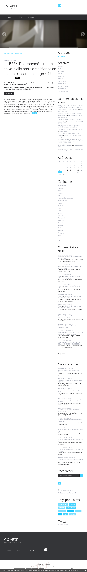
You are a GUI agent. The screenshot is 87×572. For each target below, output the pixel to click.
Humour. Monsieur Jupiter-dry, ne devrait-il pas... (70, 400)
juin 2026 (61, 71)
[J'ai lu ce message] (85, 570)
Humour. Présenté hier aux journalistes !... (70, 440)
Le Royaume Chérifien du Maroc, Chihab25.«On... (70, 142)
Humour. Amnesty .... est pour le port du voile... (70, 391)
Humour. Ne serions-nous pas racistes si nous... (69, 297)
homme (78, 511)
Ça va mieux (32, 103)
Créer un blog (40, 564)
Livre (59, 210)
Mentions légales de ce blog (32, 568)
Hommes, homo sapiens (34, 100)
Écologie (49, 104)
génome (23, 106)
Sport (60, 235)
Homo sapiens (62, 200)
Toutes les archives (63, 91)
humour (70, 511)
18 (67, 170)
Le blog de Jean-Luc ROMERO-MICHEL (70, 116)
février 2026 (62, 81)
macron (61, 508)
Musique (60, 215)
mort (43, 109)
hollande (29, 106)
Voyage (60, 238)
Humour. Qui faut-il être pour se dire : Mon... (70, 257)
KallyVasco (63, 131)
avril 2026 (61, 76)
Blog (59, 190)
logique (33, 108)
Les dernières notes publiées (44, 566)
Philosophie (62, 218)
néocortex (62, 511)
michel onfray (36, 109)
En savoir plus (76, 570)
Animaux (60, 188)
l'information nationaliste (68, 127)
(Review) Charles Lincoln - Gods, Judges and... (70, 150)
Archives (20, 17)
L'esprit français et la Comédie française (70, 129)
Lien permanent (11, 100)
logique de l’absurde (42, 108)
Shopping (61, 233)
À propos (31, 17)
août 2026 (61, 66)
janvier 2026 (62, 84)
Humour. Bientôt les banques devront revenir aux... (70, 420)
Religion (24, 101)
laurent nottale (25, 108)
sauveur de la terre (44, 111)
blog (72, 568)
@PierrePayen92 (63, 525)
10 (63, 168)
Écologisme (42, 104)
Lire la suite (8, 93)
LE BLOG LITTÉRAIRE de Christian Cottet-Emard (70, 106)
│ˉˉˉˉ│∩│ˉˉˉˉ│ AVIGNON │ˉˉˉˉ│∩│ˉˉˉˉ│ (70, 122)
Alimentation (62, 185)
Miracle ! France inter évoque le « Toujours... (68, 371)
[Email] (59, 5)
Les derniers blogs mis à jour (31, 566)
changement (41, 103)
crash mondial (12, 104)
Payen (60, 257)
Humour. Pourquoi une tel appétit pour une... (70, 430)
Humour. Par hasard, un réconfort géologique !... (70, 381)
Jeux (59, 208)
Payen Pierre (62, 332)
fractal (18, 106)
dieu (60, 514)
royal (30, 111)
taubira (22, 113)
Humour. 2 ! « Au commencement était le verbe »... (70, 333)
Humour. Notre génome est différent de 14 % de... (70, 450)
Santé (29, 101)
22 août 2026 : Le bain (65, 145)
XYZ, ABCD (11, 6)
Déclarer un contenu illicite (19, 568)
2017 (48, 101)
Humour (45, 100)
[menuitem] (9, 17)
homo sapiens (37, 106)
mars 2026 (61, 79)
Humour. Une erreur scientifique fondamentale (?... (70, 460)
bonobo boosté (18, 103)
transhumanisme (13, 113)
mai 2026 (61, 74)
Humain (60, 203)
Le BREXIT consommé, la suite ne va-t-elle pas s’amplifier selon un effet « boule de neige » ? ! (30, 68)
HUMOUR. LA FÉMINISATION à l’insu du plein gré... (70, 277)
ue (26, 113)
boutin (25, 103)
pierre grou (16, 111)
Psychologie (17, 101)
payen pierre (63, 504)
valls (28, 113)
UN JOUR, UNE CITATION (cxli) (67, 110)
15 (81, 168)
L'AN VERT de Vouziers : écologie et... (69, 136)
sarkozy (35, 111)
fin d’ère (10, 106)
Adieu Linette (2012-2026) (66, 105)
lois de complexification (18, 109)
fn (14, 106)
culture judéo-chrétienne (25, 104)
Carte (61, 354)
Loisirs (60, 213)
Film (59, 195)
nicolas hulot (49, 109)
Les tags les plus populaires (56, 566)
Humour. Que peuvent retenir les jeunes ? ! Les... (68, 410)
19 (70, 170)
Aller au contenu (6, 1)
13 (74, 168)
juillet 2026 (61, 69)
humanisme (46, 106)
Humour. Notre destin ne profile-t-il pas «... (69, 326)
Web (38, 101)
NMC (65, 151)
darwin (36, 104)
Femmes (60, 193)
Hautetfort (47, 564)
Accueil (9, 17)
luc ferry (28, 109)
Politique (10, 101)
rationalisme (24, 111)
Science (34, 101)
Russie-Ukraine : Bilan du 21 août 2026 (70, 125)
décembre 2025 (63, 86)
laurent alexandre (14, 108)
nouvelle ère (7, 111)
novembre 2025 (63, 89)
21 (78, 170)
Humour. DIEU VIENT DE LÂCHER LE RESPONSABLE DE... (70, 343)
